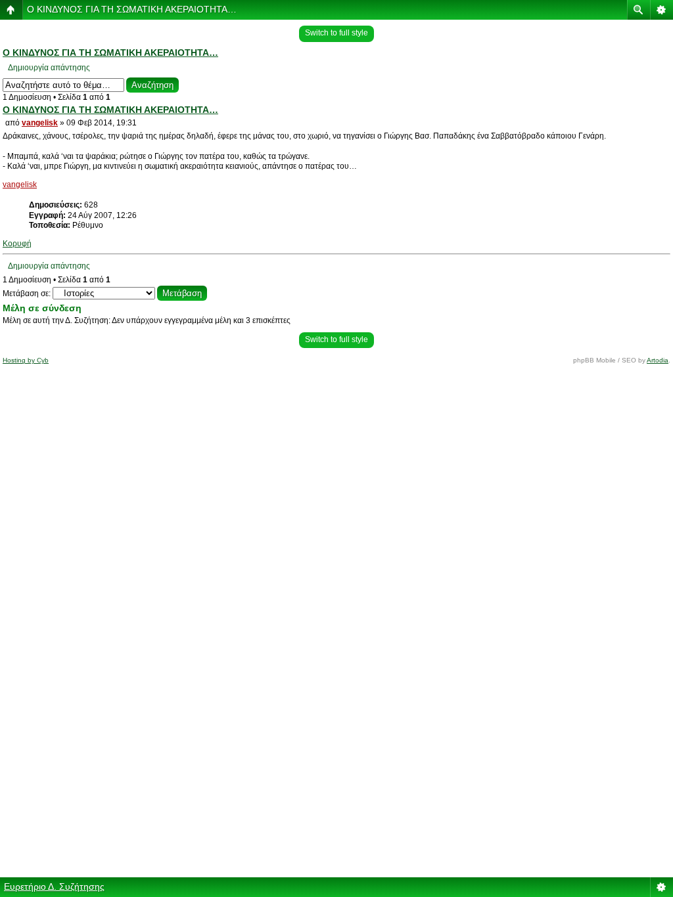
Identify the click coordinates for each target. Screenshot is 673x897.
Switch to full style (336, 32)
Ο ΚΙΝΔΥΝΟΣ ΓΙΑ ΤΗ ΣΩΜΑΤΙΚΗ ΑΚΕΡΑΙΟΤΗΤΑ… (132, 9)
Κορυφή (17, 243)
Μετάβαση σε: (27, 293)
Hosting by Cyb (26, 360)
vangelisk (40, 122)
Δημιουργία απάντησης (49, 67)
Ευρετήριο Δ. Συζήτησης (54, 886)
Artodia (657, 360)
